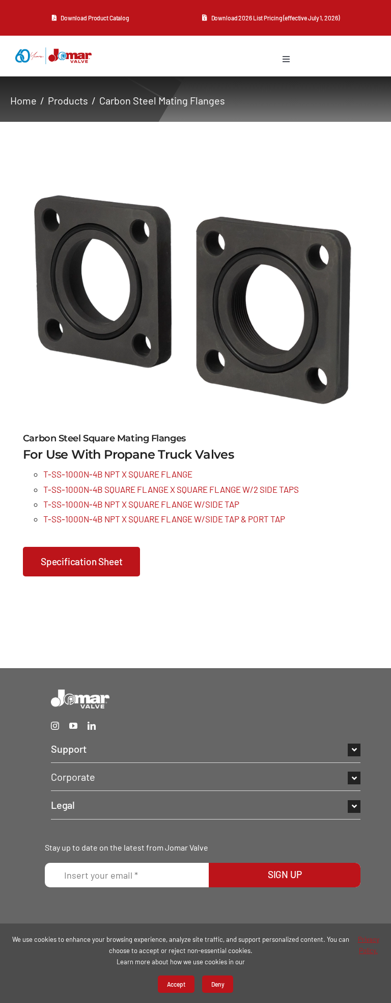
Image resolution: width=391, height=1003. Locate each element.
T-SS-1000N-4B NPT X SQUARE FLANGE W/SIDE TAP (141, 504)
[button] (205, 748)
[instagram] (55, 726)
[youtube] (73, 726)
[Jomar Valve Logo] (80, 694)
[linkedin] (92, 726)
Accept (176, 984)
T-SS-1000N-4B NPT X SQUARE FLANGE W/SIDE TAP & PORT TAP (164, 519)
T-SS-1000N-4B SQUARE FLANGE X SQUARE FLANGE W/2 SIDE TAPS (171, 489)
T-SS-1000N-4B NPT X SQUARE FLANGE (117, 474)
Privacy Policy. (368, 945)
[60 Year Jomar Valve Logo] (53, 52)
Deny (218, 984)
